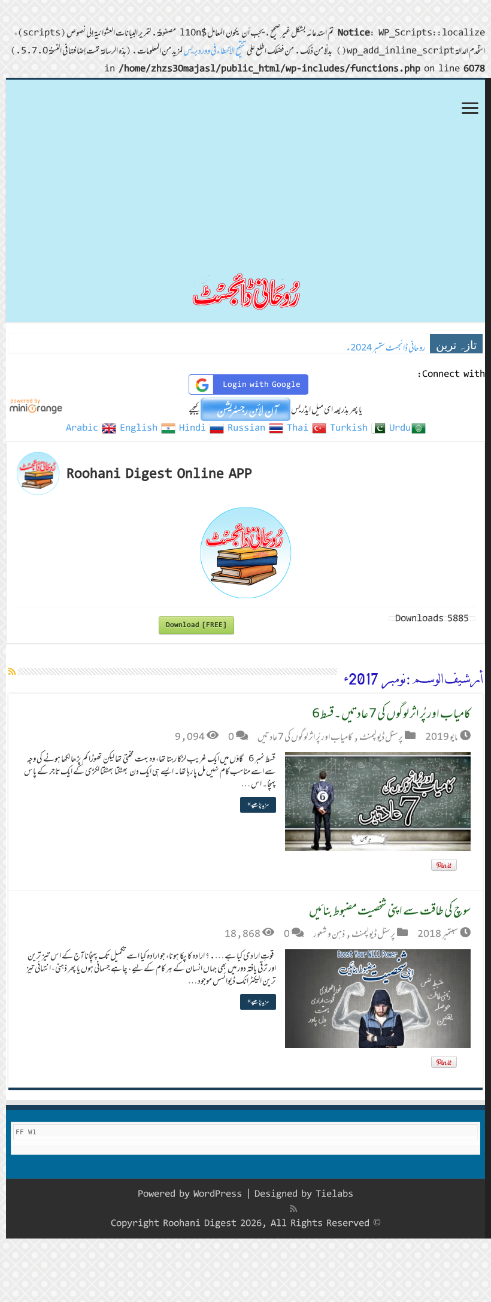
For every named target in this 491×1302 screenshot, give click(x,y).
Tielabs (334, 1194)
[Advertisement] (245, 169)
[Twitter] (267, 1208)
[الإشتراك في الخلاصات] (12, 671)
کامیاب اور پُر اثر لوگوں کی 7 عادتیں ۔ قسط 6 (391, 713)
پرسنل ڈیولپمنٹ (381, 737)
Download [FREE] (196, 625)
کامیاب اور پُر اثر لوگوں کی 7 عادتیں (305, 737)
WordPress (217, 1194)
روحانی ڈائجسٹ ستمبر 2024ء (386, 347)
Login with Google (262, 384)
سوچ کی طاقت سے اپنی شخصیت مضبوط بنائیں (390, 910)
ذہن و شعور (329, 934)
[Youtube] (241, 1208)
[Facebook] (280, 1208)
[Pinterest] (254, 1208)
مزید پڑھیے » (258, 804)
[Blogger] (229, 1209)
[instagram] (216, 1208)
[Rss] (293, 1208)
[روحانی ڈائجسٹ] (245, 290)
